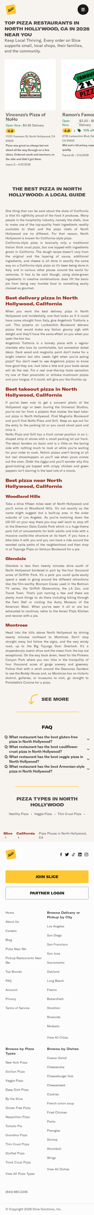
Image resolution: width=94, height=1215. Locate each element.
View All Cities (57, 1037)
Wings (51, 1158)
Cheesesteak (56, 1085)
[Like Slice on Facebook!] (61, 855)
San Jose (53, 953)
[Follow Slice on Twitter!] (67, 855)
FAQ (8, 981)
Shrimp (52, 1140)
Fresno (52, 990)
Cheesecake (55, 1067)
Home (9, 913)
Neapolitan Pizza (17, 1117)
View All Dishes (58, 1169)
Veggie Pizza (14, 1081)
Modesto (53, 1026)
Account (11, 990)
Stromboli (54, 1149)
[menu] (83, 9)
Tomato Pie (13, 1126)
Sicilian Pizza (15, 1071)
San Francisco (57, 944)
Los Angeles (55, 926)
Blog (8, 940)
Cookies (53, 1094)
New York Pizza (16, 1062)
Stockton (53, 1008)
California (25, 833)
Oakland (53, 972)
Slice (7, 833)
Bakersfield (55, 999)
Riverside (53, 1017)
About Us (12, 922)
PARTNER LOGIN (47, 893)
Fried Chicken (57, 1112)
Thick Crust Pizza (18, 1162)
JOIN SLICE (47, 876)
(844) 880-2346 (16, 1192)
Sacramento (56, 963)
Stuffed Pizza (15, 1153)
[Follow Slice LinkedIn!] (80, 855)
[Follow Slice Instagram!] (86, 855)
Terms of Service (17, 1008)
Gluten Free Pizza (18, 1108)
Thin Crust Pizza (17, 1144)
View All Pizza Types (20, 1174)
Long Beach (55, 981)
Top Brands (13, 972)
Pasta (51, 1121)
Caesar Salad (57, 1058)
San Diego (54, 935)
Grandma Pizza (16, 1135)
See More (55, 699)
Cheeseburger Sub (60, 1076)
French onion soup (60, 1103)
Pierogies (53, 1131)
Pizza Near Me (15, 949)
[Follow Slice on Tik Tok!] (73, 855)
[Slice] (10, 10)
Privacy (10, 999)
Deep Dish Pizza (17, 1090)
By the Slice (14, 1099)
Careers (11, 931)
